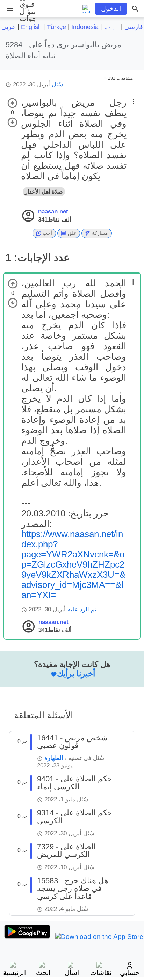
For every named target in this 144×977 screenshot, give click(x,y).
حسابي (129, 972)
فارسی (133, 26)
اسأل (72, 972)
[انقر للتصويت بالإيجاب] (12, 103)
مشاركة (100, 233)
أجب (47, 233)
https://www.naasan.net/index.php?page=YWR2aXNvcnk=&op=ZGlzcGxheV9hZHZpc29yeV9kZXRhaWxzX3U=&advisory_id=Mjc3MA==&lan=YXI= (73, 564)
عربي (8, 26)
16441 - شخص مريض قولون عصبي (72, 741)
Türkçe (56, 26)
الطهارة (53, 758)
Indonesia (85, 26)
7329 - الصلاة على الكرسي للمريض (66, 850)
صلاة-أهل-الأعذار (44, 192)
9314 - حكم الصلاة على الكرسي (74, 816)
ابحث (43, 972)
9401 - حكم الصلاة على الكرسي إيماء (74, 782)
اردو (111, 26)
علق (72, 233)
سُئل (57, 84)
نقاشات (100, 972)
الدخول (111, 8)
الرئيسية (14, 972)
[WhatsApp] (86, 8)
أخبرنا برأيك (76, 673)
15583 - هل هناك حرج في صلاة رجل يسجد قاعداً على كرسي (72, 888)
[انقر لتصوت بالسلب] (12, 122)
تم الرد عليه (81, 609)
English (31, 26)
